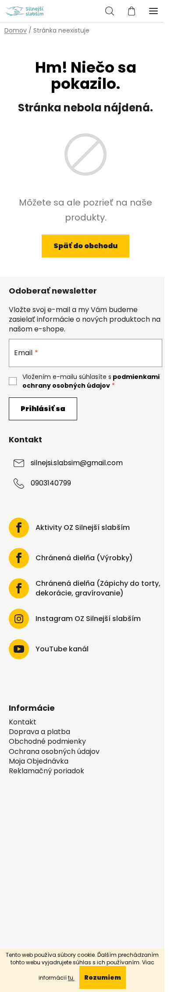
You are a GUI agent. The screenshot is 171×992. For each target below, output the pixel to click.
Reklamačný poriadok (46, 771)
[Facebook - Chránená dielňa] (19, 558)
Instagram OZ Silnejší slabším (88, 619)
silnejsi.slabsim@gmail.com (77, 463)
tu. (71, 977)
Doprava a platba (39, 732)
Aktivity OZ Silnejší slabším (83, 528)
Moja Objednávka (38, 761)
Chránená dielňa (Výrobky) (84, 558)
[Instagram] (19, 619)
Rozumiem (102, 977)
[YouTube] (19, 649)
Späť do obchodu (85, 246)
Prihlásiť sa (43, 409)
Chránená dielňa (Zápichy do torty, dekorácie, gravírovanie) (98, 588)
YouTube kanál (62, 649)
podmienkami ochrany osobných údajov (91, 381)
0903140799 (51, 483)
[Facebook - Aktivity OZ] (19, 528)
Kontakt (22, 722)
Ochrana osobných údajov (54, 752)
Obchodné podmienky (47, 741)
